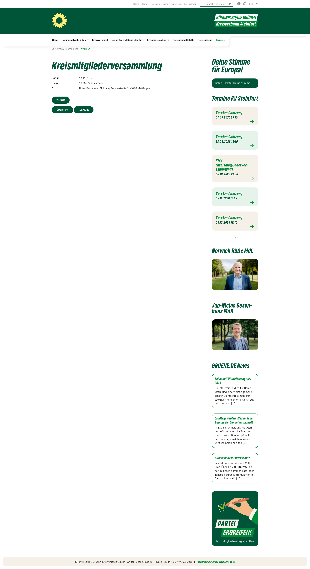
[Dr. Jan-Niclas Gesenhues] (235, 334)
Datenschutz (190, 3)
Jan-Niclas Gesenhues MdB (232, 308)
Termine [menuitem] (220, 40)
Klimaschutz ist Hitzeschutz (232, 458)
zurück (61, 100)
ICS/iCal (84, 109)
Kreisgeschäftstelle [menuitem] (183, 40)
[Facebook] (239, 4)
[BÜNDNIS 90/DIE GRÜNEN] (59, 20)
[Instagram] (245, 4)
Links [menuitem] (251, 3)
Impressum (176, 3)
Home (136, 3)
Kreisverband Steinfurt (65, 49)
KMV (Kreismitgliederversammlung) (232, 165)
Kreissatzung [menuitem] (205, 40)
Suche (165, 3)
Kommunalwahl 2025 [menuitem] (74, 40)
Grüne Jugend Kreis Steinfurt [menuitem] (127, 40)
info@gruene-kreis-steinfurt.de (214, 561)
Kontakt (145, 3)
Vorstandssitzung (229, 112)
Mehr (235, 121)
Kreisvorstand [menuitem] (100, 40)
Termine (85, 49)
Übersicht (62, 109)
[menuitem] (136, 4)
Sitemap (156, 3)
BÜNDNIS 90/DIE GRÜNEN (236, 17)
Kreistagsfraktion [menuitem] (156, 40)
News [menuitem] (55, 40)
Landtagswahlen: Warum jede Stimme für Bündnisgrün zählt (234, 420)
